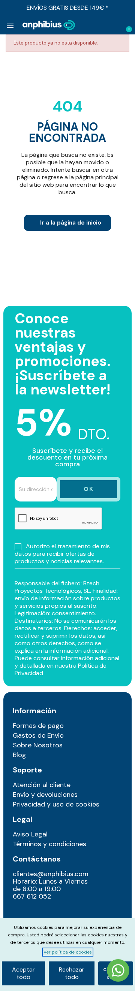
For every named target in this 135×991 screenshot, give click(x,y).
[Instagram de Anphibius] (21, 913)
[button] (102, 25)
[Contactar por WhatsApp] (118, 971)
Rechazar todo (71, 973)
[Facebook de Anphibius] (37, 913)
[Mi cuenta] (114, 26)
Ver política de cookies (68, 952)
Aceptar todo (23, 973)
